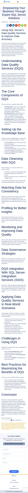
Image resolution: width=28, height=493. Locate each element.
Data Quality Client (12, 425)
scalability (12, 428)
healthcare (8, 427)
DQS (18, 426)
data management (12, 424)
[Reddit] (19, 25)
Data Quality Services (11, 426)
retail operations (5, 428)
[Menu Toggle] (18, 1)
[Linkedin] (13, 25)
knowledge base (21, 427)
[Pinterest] (16, 25)
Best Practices (4, 422)
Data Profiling (4, 425)
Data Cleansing (19, 422)
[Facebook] (7, 25)
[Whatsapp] (22, 25)
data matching (20, 424)
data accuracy (12, 422)
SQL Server (18, 428)
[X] (10, 25)
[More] (25, 25)
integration (14, 427)
